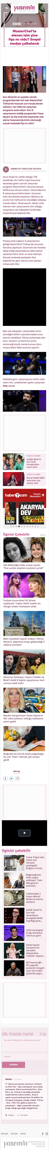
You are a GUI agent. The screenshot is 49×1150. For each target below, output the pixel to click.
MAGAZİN (17, 24)
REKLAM (4, 1134)
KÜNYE (23, 1134)
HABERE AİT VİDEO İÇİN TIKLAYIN (26, 169)
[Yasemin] (24, 8)
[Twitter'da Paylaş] (11, 778)
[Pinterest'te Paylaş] (17, 778)
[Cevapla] (22, 1115)
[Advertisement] (24, 432)
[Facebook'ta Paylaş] (5, 778)
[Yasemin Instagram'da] (47, 1134)
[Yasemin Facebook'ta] (42, 1134)
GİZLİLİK (14, 1134)
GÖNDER (13, 1065)
